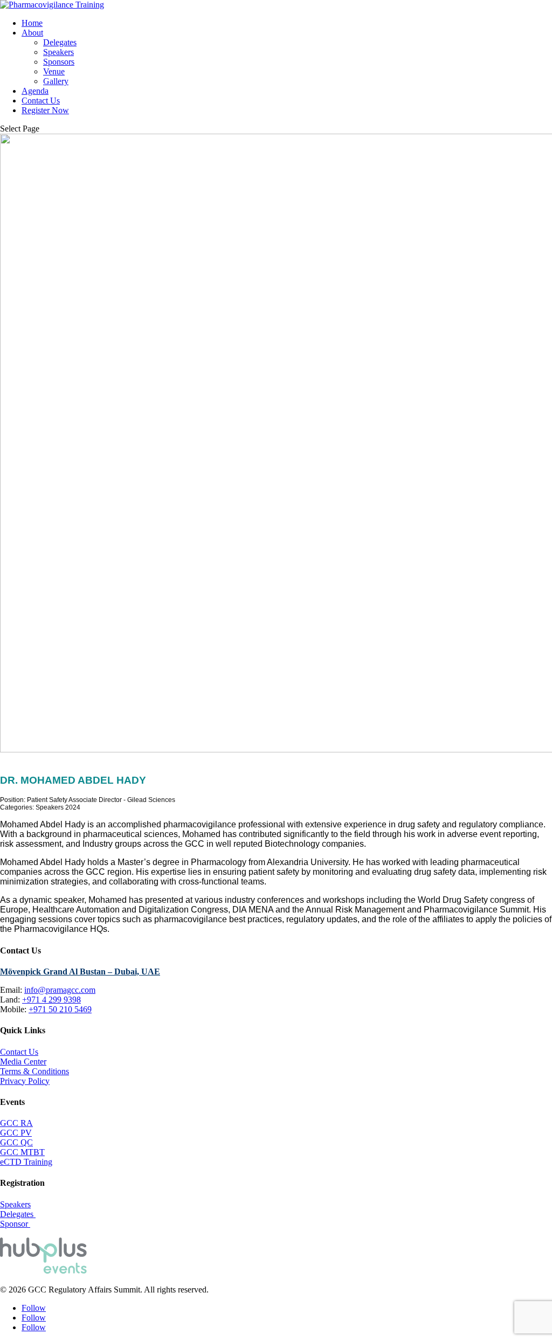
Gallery (55, 81)
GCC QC (16, 1142)
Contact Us (41, 100)
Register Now (45, 110)
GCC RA (16, 1123)
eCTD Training (26, 1161)
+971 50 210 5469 (60, 1009)
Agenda (35, 90)
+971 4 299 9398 (51, 999)
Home (32, 22)
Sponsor (15, 1223)
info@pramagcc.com (59, 989)
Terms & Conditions (34, 1071)
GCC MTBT (22, 1152)
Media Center (23, 1061)
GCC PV (16, 1132)
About (32, 32)
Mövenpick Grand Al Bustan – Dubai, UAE (80, 971)
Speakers (58, 52)
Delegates (60, 42)
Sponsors (58, 61)
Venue (54, 71)
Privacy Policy (25, 1081)
